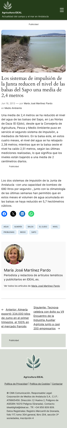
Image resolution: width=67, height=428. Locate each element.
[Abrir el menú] (62, 10)
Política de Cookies (40, 383)
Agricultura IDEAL (12, 12)
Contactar (57, 383)
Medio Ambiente (13, 108)
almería (18, 227)
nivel (55, 227)
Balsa (30, 227)
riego (23, 232)
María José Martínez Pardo (38, 103)
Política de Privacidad (16, 383)
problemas (9, 232)
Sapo (33, 232)
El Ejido (43, 227)
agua (6, 227)
